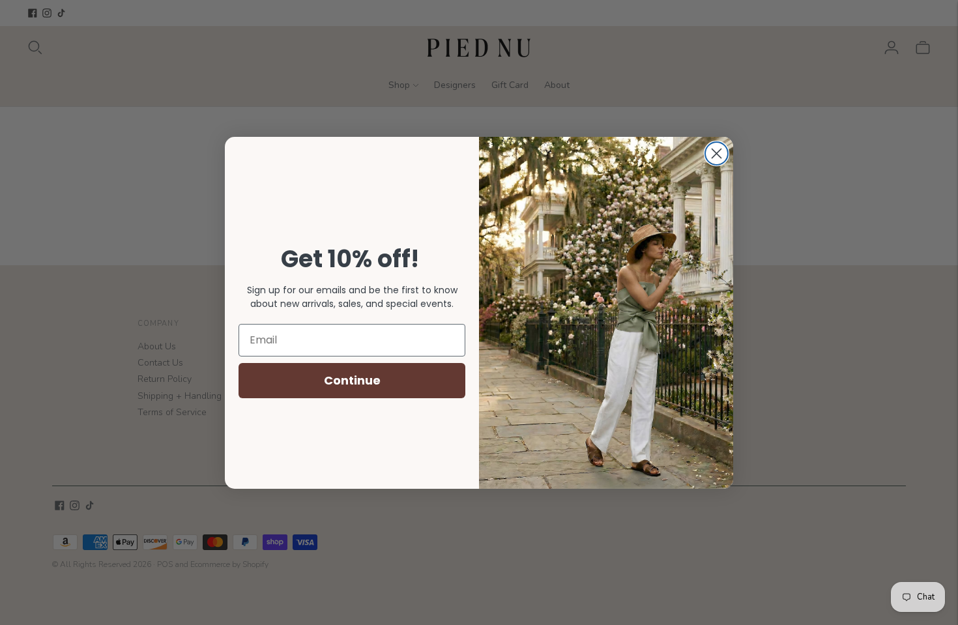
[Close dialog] (716, 153)
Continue (352, 380)
